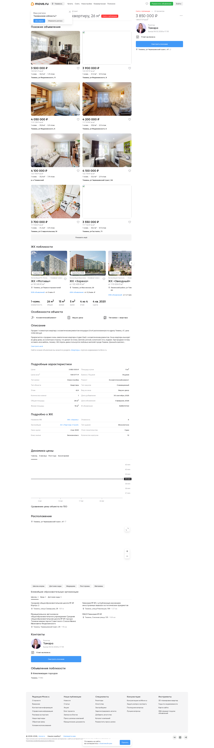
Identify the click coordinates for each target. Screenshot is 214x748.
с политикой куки (105, 743)
